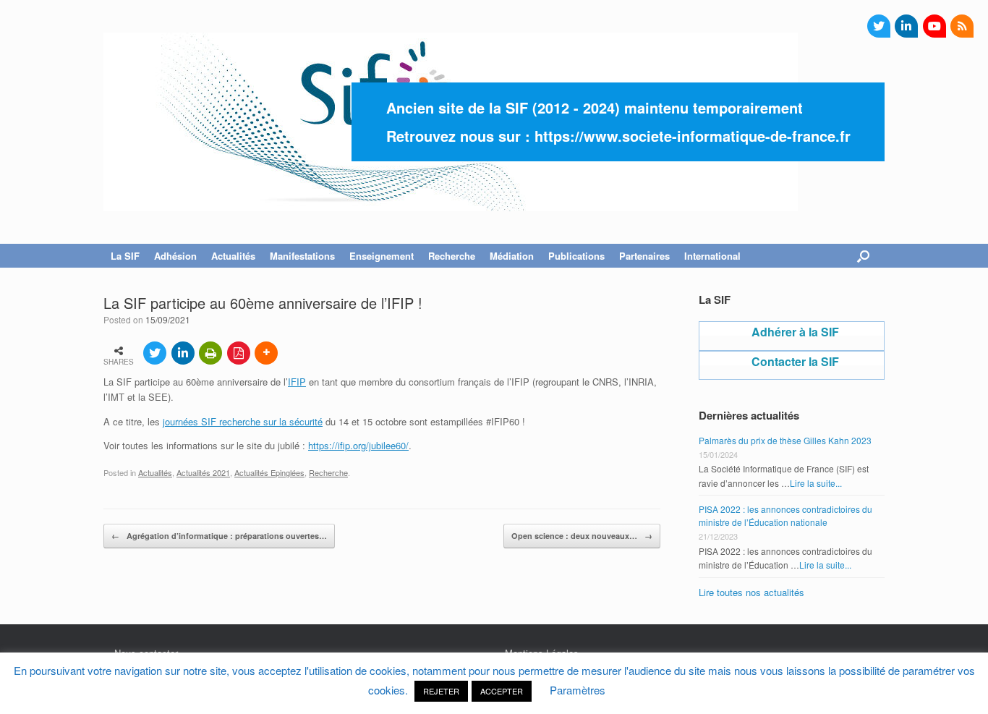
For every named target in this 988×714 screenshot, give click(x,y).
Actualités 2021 (203, 472)
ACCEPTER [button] (501, 691)
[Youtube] (934, 26)
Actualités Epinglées (269, 472)
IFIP (297, 381)
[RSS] (962, 26)
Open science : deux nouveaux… (581, 535)
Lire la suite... (816, 483)
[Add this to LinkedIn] (183, 353)
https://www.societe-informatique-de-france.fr (693, 135)
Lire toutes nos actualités (751, 592)
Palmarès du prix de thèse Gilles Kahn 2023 (785, 440)
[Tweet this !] (154, 353)
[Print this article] (210, 353)
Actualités (155, 472)
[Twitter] (878, 26)
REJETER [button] (441, 691)
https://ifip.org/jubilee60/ (358, 445)
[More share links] (266, 353)
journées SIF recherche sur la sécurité (243, 421)
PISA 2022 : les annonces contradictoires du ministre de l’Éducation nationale (785, 515)
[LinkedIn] (906, 26)
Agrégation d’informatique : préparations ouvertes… (219, 535)
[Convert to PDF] (238, 353)
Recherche (328, 472)
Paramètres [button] (577, 689)
